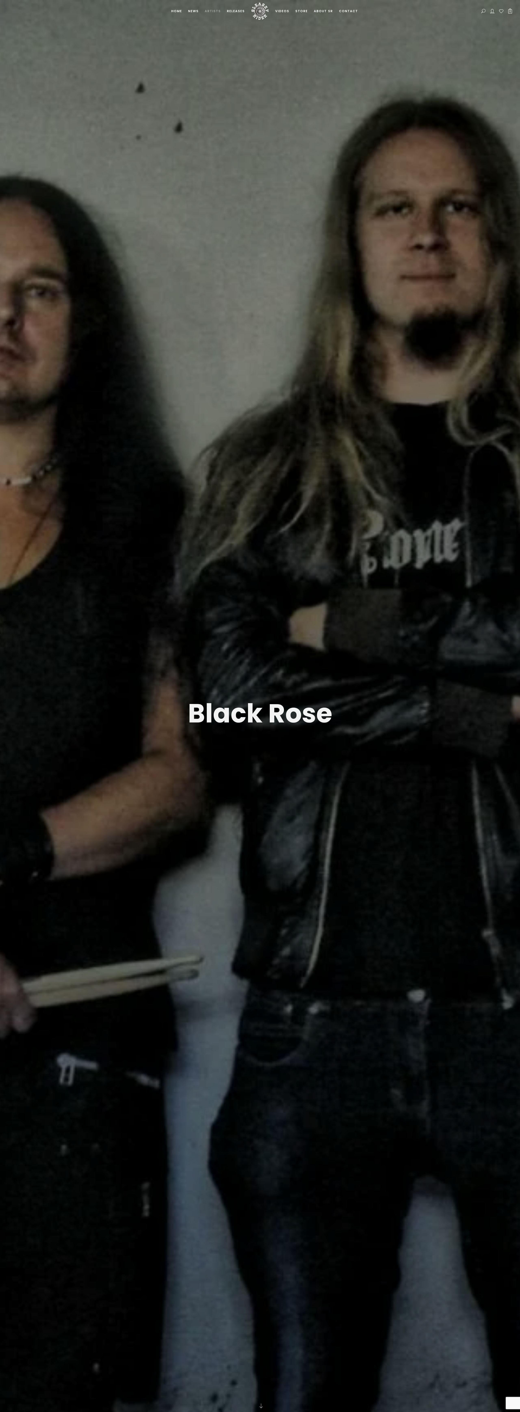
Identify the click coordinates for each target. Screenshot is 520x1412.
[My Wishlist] (501, 11)
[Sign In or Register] (492, 11)
